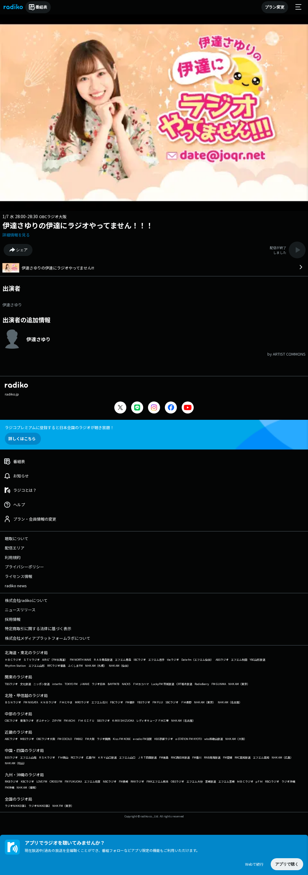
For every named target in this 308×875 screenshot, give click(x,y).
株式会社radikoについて (26, 600)
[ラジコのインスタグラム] (154, 407)
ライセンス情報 (18, 576)
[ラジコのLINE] (137, 408)
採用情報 (12, 619)
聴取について (16, 538)
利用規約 (12, 557)
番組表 (41, 7)
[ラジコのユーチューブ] (188, 408)
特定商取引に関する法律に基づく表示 (38, 628)
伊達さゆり (12, 305)
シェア (22, 250)
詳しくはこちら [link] (22, 438)
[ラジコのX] (120, 408)
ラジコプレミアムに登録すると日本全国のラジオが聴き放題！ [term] (59, 427)
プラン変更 (275, 7)
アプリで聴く (287, 864)
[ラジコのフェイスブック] (171, 408)
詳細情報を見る (16, 235)
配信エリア (14, 548)
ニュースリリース (20, 609)
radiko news (16, 585)
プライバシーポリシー (24, 567)
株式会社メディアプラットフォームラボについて (47, 638)
